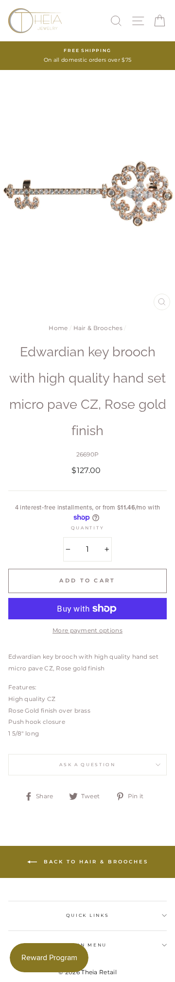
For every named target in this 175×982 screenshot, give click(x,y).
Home (58, 328)
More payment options (87, 630)
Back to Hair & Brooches (94, 861)
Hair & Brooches (97, 328)
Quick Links (87, 915)
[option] (87, 55)
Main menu (87, 944)
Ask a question (87, 764)
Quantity (87, 527)
